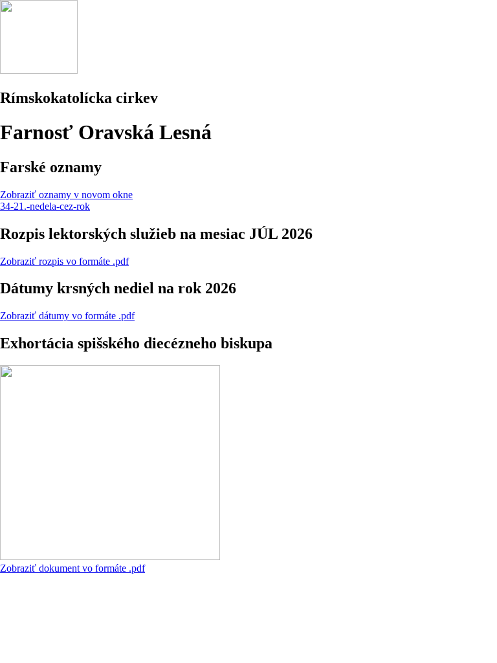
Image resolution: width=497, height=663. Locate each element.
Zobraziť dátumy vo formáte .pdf (67, 315)
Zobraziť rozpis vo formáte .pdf (64, 261)
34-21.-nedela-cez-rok (45, 206)
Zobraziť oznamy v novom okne (66, 194)
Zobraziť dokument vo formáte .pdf (72, 568)
